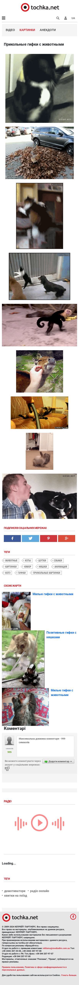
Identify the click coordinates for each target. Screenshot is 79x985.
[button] (65, 18)
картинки (11, 566)
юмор (27, 566)
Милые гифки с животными (53, 594)
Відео (10, 30)
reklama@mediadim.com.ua (56, 948)
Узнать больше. (69, 975)
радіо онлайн (39, 891)
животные (11, 560)
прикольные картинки (46, 573)
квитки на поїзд (15, 895)
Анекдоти (48, 30)
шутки (42, 560)
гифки (22, 573)
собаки (58, 560)
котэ (7, 573)
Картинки (27, 30)
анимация (60, 566)
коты (28, 560)
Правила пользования (13, 967)
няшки (43, 566)
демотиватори (14, 891)
